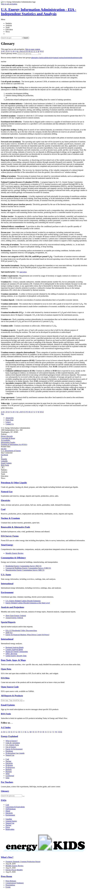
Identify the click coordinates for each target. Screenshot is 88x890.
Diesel (8, 811)
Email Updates (6, 463)
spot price (23, 272)
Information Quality (8, 442)
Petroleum (9, 751)
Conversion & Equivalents (15, 807)
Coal (3, 509)
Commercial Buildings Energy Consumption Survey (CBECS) (28, 568)
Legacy (8, 422)
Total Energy (7, 545)
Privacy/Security (7, 436)
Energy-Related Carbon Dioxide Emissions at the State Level (28, 603)
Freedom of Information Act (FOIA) (14, 444)
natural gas (57, 58)
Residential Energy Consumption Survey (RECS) (23, 566)
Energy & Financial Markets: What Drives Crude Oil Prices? (27, 635)
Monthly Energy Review (14, 553)
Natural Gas (6, 491)
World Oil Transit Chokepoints (17, 652)
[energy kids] (44, 853)
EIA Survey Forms (10, 536)
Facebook (4, 455)
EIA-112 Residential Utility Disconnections (21, 630)
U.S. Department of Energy (11, 451)
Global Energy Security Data (16, 656)
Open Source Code (10, 687)
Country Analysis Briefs (14, 649)
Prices (8, 827)
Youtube (4, 459)
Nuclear (8, 761)
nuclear (64, 58)
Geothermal (10, 776)
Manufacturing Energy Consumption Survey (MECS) (25, 570)
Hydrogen (9, 765)
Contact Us (10, 424)
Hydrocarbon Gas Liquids (15, 753)
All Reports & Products (12, 695)
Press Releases (11, 881)
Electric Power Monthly (14, 870)
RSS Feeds (5, 465)
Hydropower (10, 767)
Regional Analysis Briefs (14, 647)
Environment (7, 592)
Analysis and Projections (12, 607)
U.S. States (6, 574)
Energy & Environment (14, 749)
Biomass (9, 772)
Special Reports (8, 622)
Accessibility (5, 440)
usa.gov (4, 449)
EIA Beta (5, 678)
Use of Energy (11, 747)
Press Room (6, 876)
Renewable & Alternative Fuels (15, 527)
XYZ (42, 51)
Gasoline (9, 819)
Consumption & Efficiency (13, 558)
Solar (7, 778)
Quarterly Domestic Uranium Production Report (23, 862)
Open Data (9, 420)
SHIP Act (9, 633)
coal (44, 58)
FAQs (3, 800)
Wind (7, 774)
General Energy (11, 821)
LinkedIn (4, 461)
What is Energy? (12, 741)
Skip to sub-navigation (9, 4)
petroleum (70, 58)
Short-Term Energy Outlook (16, 616)
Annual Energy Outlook (14, 618)
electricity (49, 58)
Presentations (10, 885)
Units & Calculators (13, 743)
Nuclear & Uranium (10, 518)
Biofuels (9, 769)
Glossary (5, 791)
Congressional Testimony (15, 883)
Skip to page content (32, 49)
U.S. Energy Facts (12, 745)
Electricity (5, 500)
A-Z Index (6, 727)
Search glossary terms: (9, 53)
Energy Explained (9, 736)
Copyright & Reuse (8, 438)
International (7, 583)
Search (25, 38)
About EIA (10, 418)
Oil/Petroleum (11, 809)
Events (8, 887)
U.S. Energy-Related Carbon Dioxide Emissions (23, 601)
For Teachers (7, 782)
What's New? (7, 857)
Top (2, 414)
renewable (78, 58)
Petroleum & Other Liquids (14, 482)
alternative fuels (37, 58)
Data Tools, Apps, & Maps (13, 660)
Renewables (10, 829)
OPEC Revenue (11, 654)
